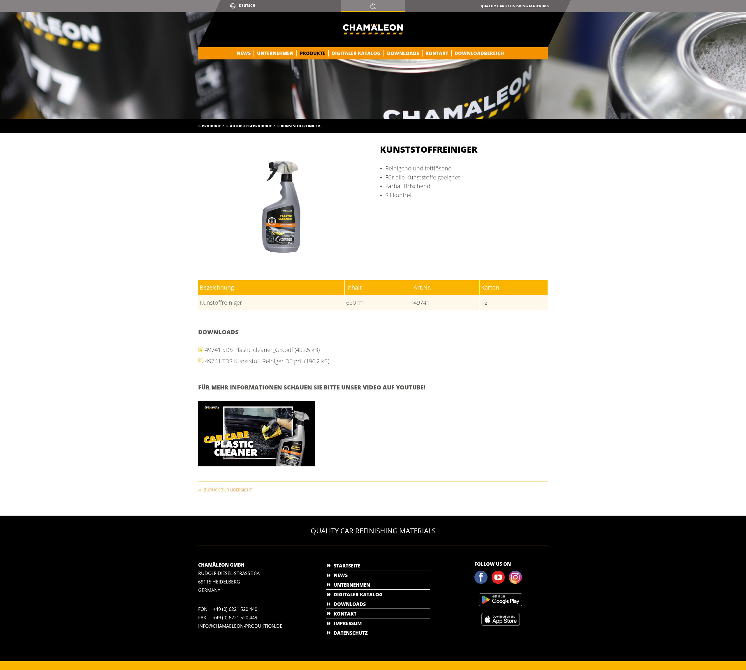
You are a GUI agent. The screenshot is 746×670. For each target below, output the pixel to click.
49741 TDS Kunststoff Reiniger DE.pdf (267, 361)
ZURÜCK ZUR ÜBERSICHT (228, 489)
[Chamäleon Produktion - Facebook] (482, 583)
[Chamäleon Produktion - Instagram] (517, 583)
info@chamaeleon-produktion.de (240, 626)
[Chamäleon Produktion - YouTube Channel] (500, 583)
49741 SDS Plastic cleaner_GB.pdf (262, 350)
